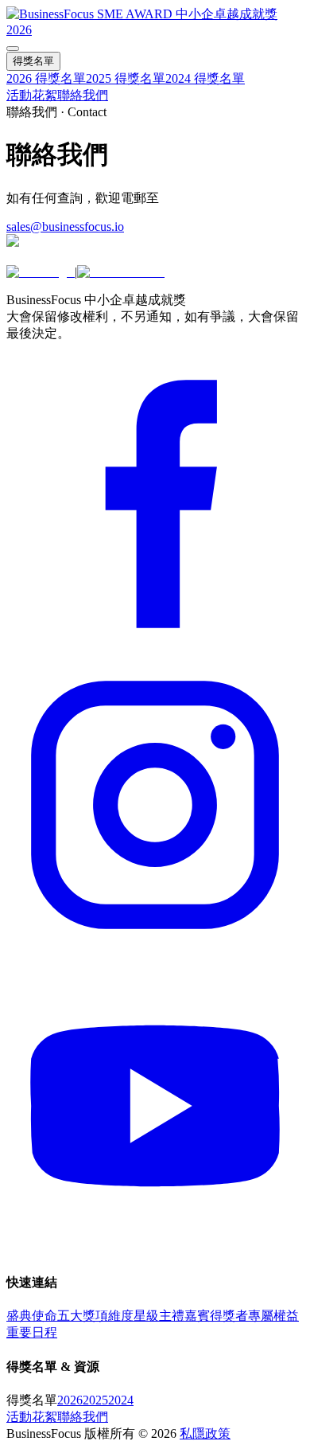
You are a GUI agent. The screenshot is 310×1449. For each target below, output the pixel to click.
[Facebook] (155, 648)
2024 (121, 1400)
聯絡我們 (82, 95)
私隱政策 (205, 1433)
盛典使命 (31, 1315)
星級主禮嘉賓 (172, 1315)
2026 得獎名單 (46, 78)
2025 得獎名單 (125, 78)
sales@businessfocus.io (65, 226)
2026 (70, 1400)
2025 (95, 1400)
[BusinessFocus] (121, 272)
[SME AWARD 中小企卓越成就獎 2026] (155, 30)
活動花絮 (31, 95)
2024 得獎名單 (205, 78)
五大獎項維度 (95, 1315)
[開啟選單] (12, 48)
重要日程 (31, 1332)
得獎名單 (33, 61)
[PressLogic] (40, 272)
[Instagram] (155, 949)
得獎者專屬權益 (254, 1315)
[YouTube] (155, 1250)
